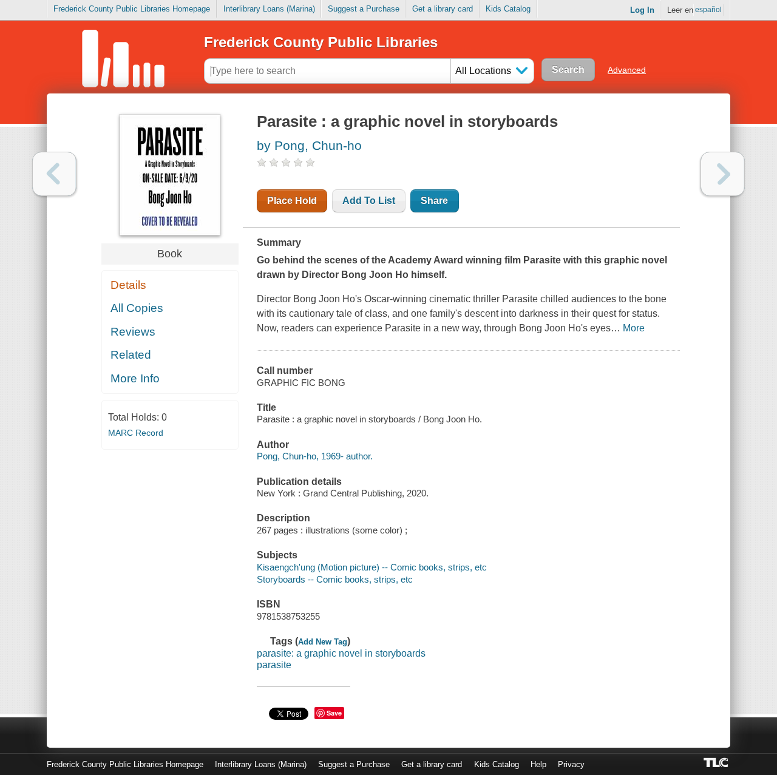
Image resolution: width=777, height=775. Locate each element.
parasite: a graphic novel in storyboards (341, 653)
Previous (54, 174)
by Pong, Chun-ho (309, 145)
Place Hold (292, 200)
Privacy (571, 764)
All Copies (136, 308)
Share (434, 200)
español (708, 9)
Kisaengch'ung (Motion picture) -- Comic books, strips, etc (372, 567)
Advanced (627, 70)
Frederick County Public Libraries (321, 42)
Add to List (368, 200)
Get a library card (442, 8)
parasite (274, 665)
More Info (135, 378)
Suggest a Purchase (363, 8)
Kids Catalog (508, 8)
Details (128, 285)
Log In (642, 10)
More (634, 328)
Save (334, 712)
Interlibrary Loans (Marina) (269, 8)
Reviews (132, 331)
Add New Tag (322, 641)
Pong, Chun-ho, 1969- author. (315, 456)
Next (723, 174)
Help (538, 764)
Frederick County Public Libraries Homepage (131, 8)
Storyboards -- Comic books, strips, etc (335, 579)
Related (130, 354)
